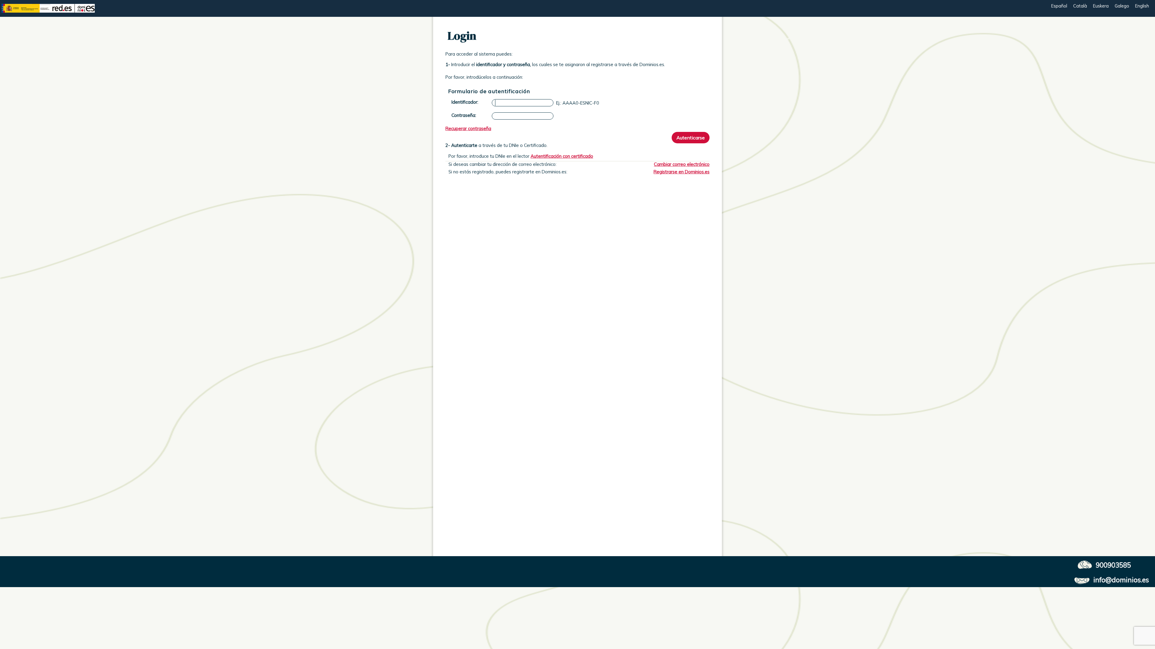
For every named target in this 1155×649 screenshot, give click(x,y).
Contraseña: (463, 115)
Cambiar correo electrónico (682, 164)
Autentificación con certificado (562, 156)
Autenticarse (690, 138)
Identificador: (464, 102)
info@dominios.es (1121, 579)
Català (1080, 6)
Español (1059, 6)
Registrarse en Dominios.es (682, 172)
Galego (1122, 6)
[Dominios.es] (48, 16)
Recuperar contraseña (468, 128)
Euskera (1101, 6)
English (1142, 6)
